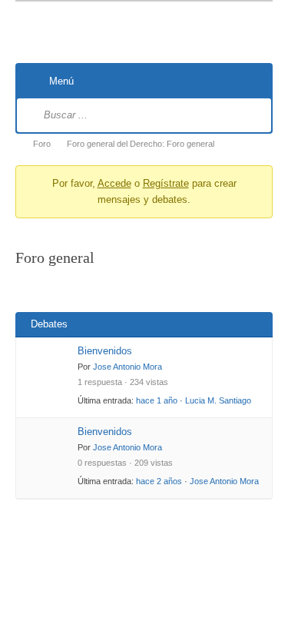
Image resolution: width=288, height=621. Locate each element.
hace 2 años (159, 481)
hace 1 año (156, 400)
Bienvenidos (105, 351)
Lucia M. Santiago (218, 400)
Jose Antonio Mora (127, 366)
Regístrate (166, 183)
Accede (114, 183)
